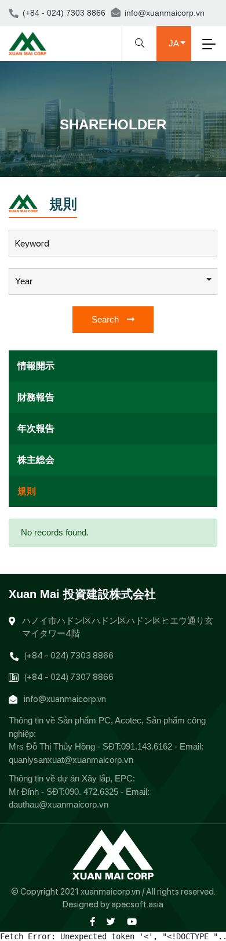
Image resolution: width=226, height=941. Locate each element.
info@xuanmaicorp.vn (165, 12)
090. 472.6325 (91, 792)
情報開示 (35, 365)
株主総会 (35, 459)
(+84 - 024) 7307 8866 (69, 677)
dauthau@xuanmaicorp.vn (58, 804)
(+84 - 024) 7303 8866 (64, 12)
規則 (26, 491)
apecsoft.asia (137, 904)
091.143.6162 (146, 746)
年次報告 (35, 428)
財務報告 (35, 397)
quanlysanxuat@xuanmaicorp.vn (71, 760)
